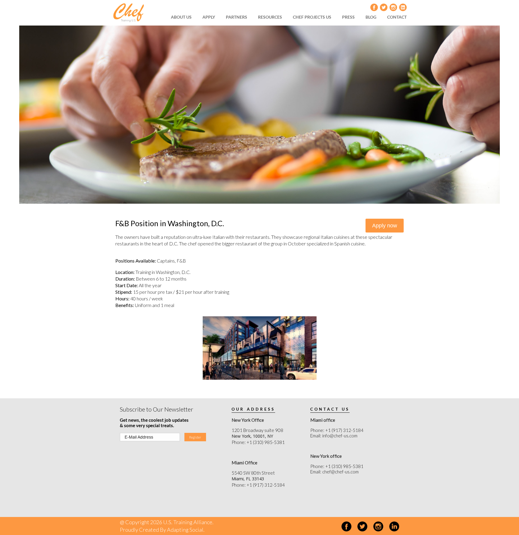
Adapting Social (185, 529)
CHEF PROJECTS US (312, 17)
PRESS (348, 17)
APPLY (208, 17)
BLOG (371, 17)
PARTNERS (236, 17)
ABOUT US (181, 17)
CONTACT (397, 17)
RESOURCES (270, 17)
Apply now (384, 226)
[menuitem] (183, 17)
